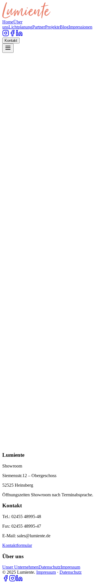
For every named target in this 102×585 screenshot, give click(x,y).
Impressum (70, 567)
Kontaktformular (17, 545)
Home (7, 21)
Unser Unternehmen (20, 567)
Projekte (52, 27)
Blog (64, 27)
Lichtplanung (20, 27)
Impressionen (80, 27)
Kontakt (11, 40)
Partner (38, 27)
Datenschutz (50, 567)
